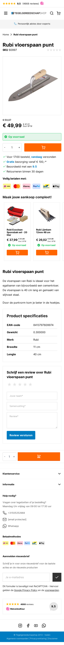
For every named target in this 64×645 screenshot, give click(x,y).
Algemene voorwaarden (17, 638)
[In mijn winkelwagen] (42, 147)
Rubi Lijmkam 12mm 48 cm (43, 231)
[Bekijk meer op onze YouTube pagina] (36, 625)
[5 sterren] (30, 384)
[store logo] (28, 13)
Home (6, 34)
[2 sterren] (14, 384)
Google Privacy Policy (25, 590)
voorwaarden (52, 590)
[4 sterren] (25, 384)
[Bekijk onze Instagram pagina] (20, 625)
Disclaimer (53, 638)
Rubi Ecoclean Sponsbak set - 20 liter (17, 232)
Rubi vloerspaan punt (25, 34)
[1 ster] (9, 384)
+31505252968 (16, 512)
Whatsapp (13, 526)
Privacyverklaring (38, 638)
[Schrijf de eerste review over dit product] (54, 50)
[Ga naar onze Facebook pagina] (28, 625)
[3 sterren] (19, 384)
